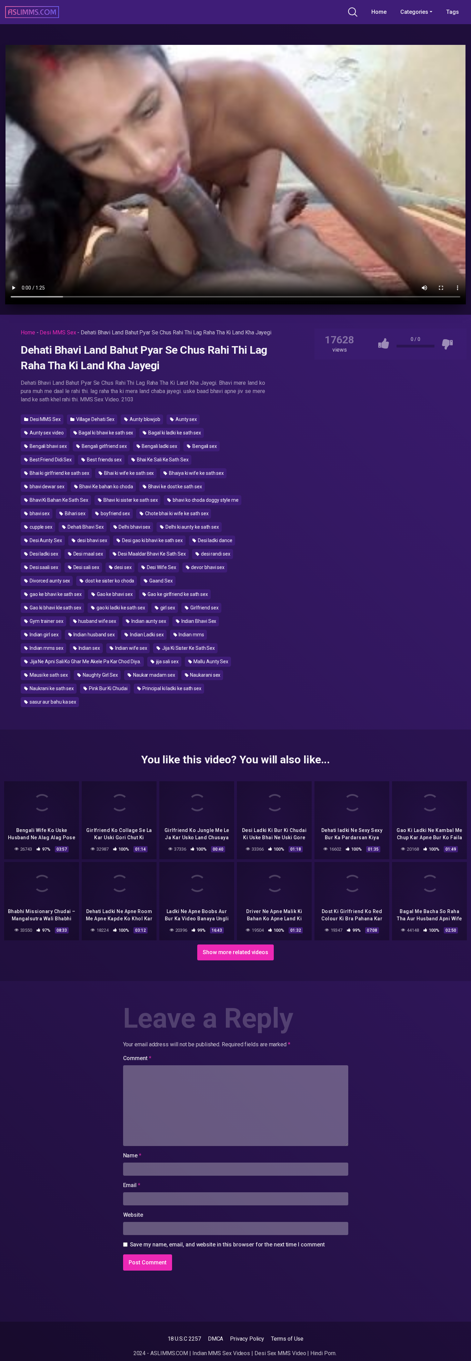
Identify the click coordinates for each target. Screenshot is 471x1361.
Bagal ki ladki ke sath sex (174, 432)
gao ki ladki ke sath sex (120, 607)
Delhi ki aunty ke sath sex (191, 527)
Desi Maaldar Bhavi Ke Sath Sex (151, 554)
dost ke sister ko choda (109, 581)
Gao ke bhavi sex (114, 594)
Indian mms (191, 634)
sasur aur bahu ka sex (52, 702)
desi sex (122, 567)
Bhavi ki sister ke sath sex (130, 500)
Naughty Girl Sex (100, 675)
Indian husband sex (94, 634)
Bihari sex (75, 513)
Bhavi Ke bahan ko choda (106, 486)
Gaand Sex (160, 581)
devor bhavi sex (207, 567)
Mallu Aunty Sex (210, 661)
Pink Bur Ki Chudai (107, 688)
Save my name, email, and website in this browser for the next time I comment (227, 1244)
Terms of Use (287, 1338)
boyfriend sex (115, 513)
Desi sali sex (85, 567)
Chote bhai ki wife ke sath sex (176, 513)
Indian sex (89, 648)
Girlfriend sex (204, 607)
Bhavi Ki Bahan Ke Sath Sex (58, 500)
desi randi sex (215, 554)
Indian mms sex (46, 648)
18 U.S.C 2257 (184, 1338)
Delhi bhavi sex (134, 527)
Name (132, 1155)
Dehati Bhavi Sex (85, 527)
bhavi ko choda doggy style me (205, 500)
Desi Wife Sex (161, 567)
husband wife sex (97, 621)
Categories (414, 12)
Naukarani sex (205, 675)
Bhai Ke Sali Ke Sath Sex (162, 459)
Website (133, 1215)
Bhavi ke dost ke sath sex (174, 486)
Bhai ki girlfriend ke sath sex (59, 473)
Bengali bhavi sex (48, 446)
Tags (452, 12)
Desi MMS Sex (58, 332)
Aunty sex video (46, 432)
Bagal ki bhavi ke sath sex (105, 432)
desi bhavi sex (91, 540)
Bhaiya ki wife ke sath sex (196, 473)
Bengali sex (204, 446)
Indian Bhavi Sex (198, 621)
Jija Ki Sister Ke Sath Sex (188, 648)
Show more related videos (235, 952)
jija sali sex (167, 661)
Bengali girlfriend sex (104, 446)
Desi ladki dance (214, 540)
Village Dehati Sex (94, 419)
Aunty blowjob (144, 419)
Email (131, 1185)
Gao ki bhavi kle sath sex (55, 607)
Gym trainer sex (46, 621)
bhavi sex (39, 513)
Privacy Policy (247, 1338)
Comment (137, 1058)
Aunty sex (185, 419)
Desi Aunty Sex (45, 540)
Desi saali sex (43, 567)
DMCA (215, 1338)
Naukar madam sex (153, 675)
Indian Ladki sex (146, 634)
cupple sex (40, 527)
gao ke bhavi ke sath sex (55, 594)
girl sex (167, 607)
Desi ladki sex (43, 554)
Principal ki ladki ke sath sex (172, 688)
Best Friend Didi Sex (50, 459)
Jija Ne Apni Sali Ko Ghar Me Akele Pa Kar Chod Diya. (85, 661)
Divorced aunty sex (49, 581)
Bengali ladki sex (159, 446)
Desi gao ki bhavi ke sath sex (152, 540)
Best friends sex (104, 459)
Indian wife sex (130, 648)
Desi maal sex (87, 554)
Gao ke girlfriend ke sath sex (177, 594)
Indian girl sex (44, 634)
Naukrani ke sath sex (51, 688)
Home (379, 12)
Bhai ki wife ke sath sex (128, 473)
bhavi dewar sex (46, 486)
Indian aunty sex (148, 621)
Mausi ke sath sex (48, 675)
